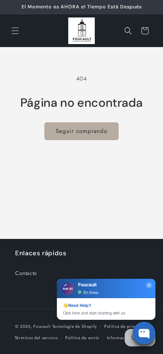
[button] (15, 30)
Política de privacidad (126, 326)
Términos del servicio (36, 338)
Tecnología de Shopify (74, 326)
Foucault (42, 326)
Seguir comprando (81, 131)
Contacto (26, 273)
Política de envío (82, 338)
